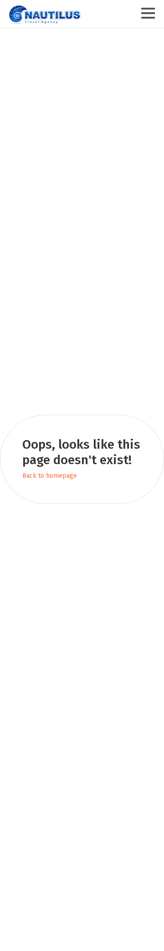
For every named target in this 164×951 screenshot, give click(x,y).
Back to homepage (49, 476)
